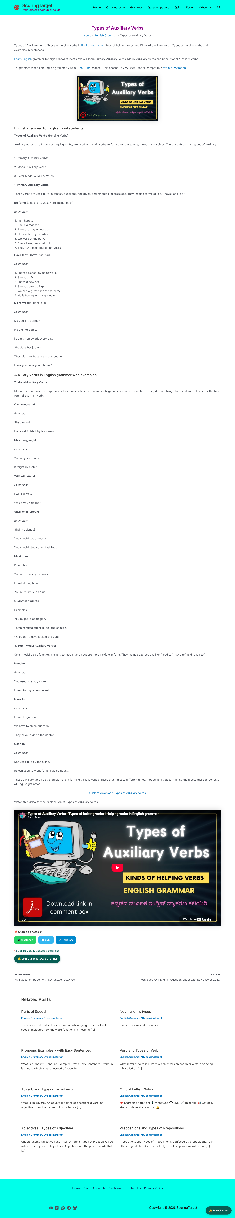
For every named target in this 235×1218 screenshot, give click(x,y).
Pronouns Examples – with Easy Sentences (56, 1050)
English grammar (92, 45)
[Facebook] (75, 1208)
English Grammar (31, 1018)
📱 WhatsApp (25, 939)
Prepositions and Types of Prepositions (152, 1128)
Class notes (113, 7)
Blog (86, 1188)
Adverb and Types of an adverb (47, 1089)
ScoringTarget (37, 5)
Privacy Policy (153, 1188)
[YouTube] (51, 1208)
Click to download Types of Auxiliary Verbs (117, 793)
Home (97, 7)
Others (203, 7)
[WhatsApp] (63, 1208)
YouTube (85, 68)
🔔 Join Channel (218, 1210)
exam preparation (174, 68)
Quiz (177, 7)
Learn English (23, 59)
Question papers (158, 7)
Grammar (136, 7)
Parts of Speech (34, 1012)
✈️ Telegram (66, 939)
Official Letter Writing (137, 1089)
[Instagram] (57, 1208)
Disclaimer (115, 1188)
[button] (123, 7)
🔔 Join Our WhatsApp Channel (37, 958)
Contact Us (133, 1188)
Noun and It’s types (135, 1012)
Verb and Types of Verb (139, 1050)
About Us (98, 1188)
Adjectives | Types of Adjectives (47, 1128)
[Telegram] (69, 1208)
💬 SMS (45, 939)
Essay (190, 7)
